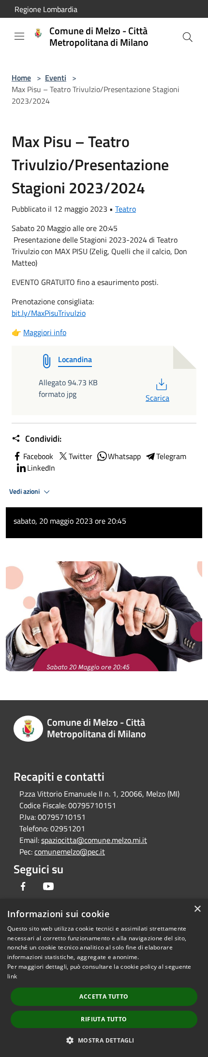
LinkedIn (41, 468)
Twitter (80, 456)
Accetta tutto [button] (103, 996)
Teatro (125, 209)
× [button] (197, 909)
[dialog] (104, 978)
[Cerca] (187, 37)
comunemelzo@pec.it (69, 851)
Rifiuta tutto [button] (104, 1019)
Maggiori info (44, 332)
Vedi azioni (25, 491)
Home (21, 77)
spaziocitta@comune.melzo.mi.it (94, 840)
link (12, 976)
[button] (104, 1040)
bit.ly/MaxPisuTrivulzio (49, 313)
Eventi (55, 77)
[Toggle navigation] (19, 36)
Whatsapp (124, 456)
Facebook (38, 456)
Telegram (171, 456)
